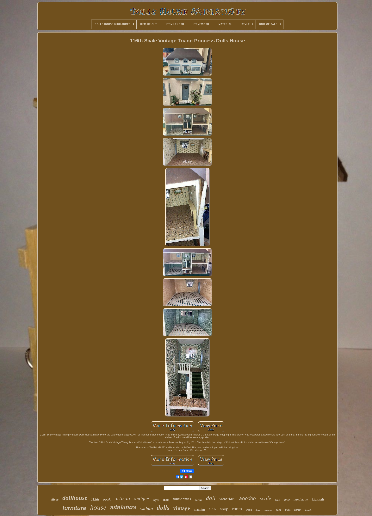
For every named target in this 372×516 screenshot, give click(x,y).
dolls (163, 507)
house (98, 507)
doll (211, 498)
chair (166, 499)
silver (55, 499)
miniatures (182, 498)
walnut (146, 508)
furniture (74, 508)
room (237, 508)
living (258, 510)
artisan (122, 498)
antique (141, 498)
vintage (181, 508)
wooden (247, 498)
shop (224, 509)
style (156, 499)
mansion (199, 509)
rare (278, 509)
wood (249, 509)
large (286, 499)
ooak (107, 499)
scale (265, 498)
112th (95, 499)
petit (287, 509)
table (212, 509)
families (308, 510)
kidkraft (318, 499)
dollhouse (74, 497)
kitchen (297, 509)
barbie (198, 499)
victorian (227, 499)
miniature (123, 506)
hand (277, 500)
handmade (301, 499)
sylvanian (268, 510)
